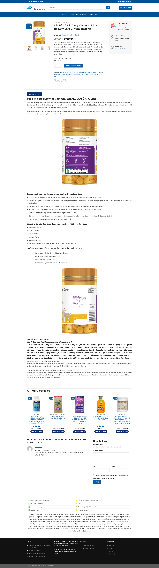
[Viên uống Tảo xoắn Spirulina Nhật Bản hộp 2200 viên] (58, 404)
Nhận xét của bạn (98, 451)
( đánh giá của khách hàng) (70, 35)
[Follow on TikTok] (31, 1)
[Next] (48, 32)
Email (114, 466)
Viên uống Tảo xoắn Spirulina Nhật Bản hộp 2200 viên (58, 418)
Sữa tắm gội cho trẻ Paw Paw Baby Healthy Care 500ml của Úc (100, 418)
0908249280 (123, 49)
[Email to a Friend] (62, 80)
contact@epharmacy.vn (39, 553)
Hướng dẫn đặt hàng (88, 545)
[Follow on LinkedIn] (40, 1)
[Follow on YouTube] (42, 1)
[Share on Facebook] (55, 80)
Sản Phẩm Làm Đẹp (96, 72)
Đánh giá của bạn (98, 444)
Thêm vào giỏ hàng (73, 65)
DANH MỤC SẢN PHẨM (78, 14)
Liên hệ (111, 551)
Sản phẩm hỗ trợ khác (72, 72)
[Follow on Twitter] (33, 1)
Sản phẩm (112, 545)
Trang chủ (64, 14)
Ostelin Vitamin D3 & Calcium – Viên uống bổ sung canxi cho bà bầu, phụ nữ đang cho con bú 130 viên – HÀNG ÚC (36, 420)
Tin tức (111, 548)
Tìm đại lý (112, 554)
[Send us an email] (35, 1)
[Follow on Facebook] (28, 1)
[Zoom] (29, 42)
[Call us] (36, 1)
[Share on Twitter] (58, 80)
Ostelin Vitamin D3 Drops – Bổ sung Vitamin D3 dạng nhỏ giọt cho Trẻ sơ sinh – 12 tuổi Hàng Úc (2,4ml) (79, 420)
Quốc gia (65, 22)
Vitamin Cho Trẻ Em (81, 74)
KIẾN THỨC (94, 14)
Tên (94, 466)
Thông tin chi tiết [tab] (34, 94)
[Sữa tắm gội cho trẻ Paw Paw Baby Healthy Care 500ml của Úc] (101, 404)
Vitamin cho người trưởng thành (67, 74)
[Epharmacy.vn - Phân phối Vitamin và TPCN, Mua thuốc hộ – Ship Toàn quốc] (36, 8)
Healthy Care (63, 72)
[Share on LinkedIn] (65, 80)
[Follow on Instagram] (29, 1)
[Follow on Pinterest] (38, 1)
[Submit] (108, 7)
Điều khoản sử (86, 548)
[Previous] (29, 32)
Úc (71, 22)
